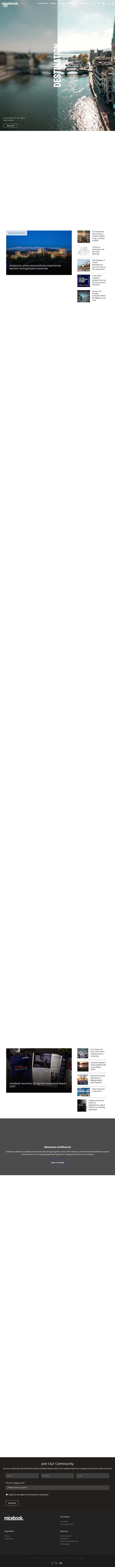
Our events (64, 1521)
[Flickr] (104, 3)
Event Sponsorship (66, 1524)
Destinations (8, 1539)
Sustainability (65, 1544)
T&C (75, 1558)
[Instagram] (95, 3)
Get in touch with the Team (69, 1541)
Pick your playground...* (16, 1483)
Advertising (64, 1539)
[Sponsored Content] (39, 273)
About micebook (65, 1536)
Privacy (82, 1558)
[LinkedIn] (99, 3)
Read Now (10, 126)
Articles (6, 1536)
